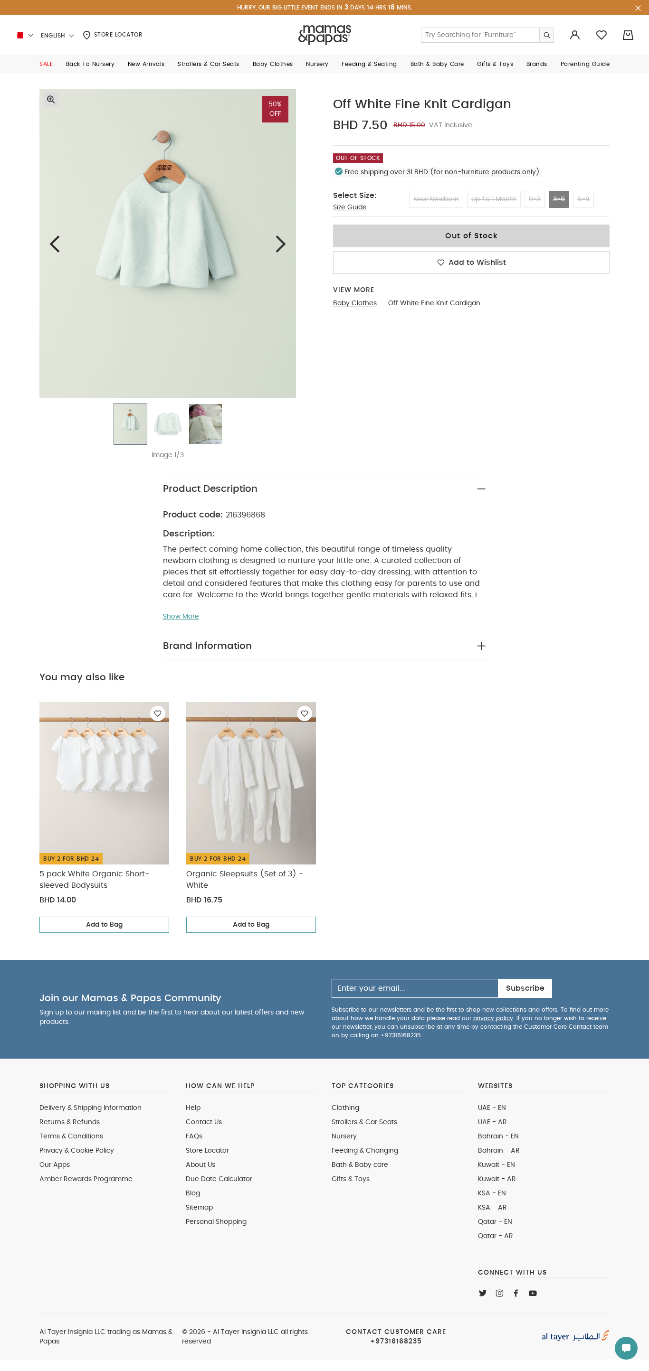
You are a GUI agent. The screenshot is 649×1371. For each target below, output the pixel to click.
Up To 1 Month (493, 199)
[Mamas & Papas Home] (324, 35)
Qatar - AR (495, 1236)
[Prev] (54, 244)
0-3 (535, 199)
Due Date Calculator (219, 1179)
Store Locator (117, 35)
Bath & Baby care (360, 1165)
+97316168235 (401, 1035)
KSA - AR (492, 1207)
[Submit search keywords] (546, 35)
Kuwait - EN (496, 1165)
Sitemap (199, 1207)
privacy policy (493, 1018)
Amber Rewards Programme (86, 1179)
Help (193, 1108)
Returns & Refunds (69, 1122)
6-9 (583, 199)
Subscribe (525, 988)
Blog (193, 1193)
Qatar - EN (495, 1222)
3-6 (559, 199)
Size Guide (350, 207)
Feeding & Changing (365, 1150)
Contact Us (204, 1122)
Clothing (345, 1108)
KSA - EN (492, 1193)
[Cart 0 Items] (628, 35)
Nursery (344, 1136)
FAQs (194, 1136)
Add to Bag (104, 924)
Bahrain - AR (499, 1150)
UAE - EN (492, 1108)
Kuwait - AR (497, 1179)
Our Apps (54, 1165)
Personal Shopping (216, 1222)
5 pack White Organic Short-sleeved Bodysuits (94, 879)
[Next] (280, 244)
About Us (200, 1165)
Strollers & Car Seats (364, 1122)
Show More (181, 616)
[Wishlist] (157, 713)
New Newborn (436, 199)
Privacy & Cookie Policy (76, 1150)
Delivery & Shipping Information (90, 1108)
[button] (46, 64)
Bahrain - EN (498, 1136)
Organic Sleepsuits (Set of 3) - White (244, 879)
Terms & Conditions (71, 1136)
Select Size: (355, 195)
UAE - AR (492, 1122)
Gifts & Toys (351, 1179)
